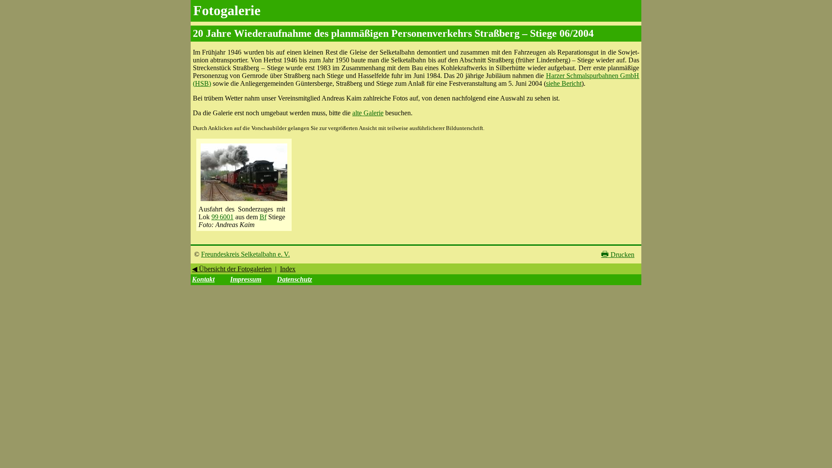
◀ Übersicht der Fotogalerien (232, 269)
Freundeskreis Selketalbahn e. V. (245, 254)
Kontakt (203, 279)
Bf (263, 217)
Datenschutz (294, 279)
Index (288, 269)
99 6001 (222, 217)
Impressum (245, 279)
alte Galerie (368, 113)
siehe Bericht (564, 83)
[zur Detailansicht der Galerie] (244, 201)
